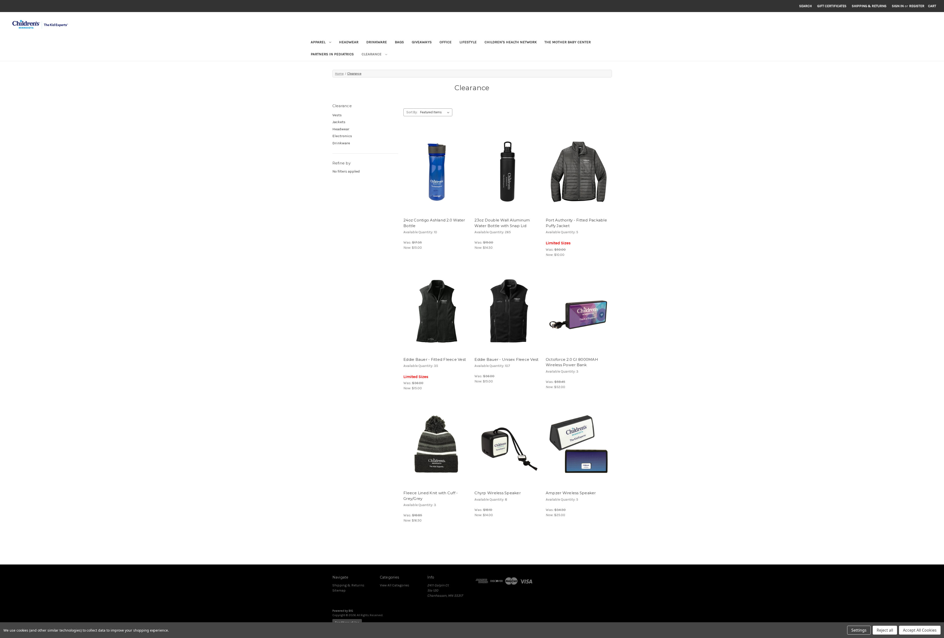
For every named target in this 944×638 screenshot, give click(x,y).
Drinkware (376, 42)
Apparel (318, 42)
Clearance (372, 54)
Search (805, 6)
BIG (351, 610)
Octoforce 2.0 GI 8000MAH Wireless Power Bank (572, 362)
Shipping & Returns (869, 6)
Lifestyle (468, 42)
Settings (859, 630)
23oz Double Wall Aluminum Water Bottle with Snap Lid (502, 223)
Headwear (348, 42)
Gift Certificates (831, 6)
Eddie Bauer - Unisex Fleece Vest (506, 359)
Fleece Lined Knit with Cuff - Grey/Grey (430, 496)
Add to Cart (436, 176)
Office (446, 42)
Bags (399, 42)
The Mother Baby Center (568, 42)
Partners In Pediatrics (332, 54)
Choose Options (579, 176)
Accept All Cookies (920, 630)
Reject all (885, 630)
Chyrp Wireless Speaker (497, 493)
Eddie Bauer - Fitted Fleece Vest (434, 359)
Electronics (342, 136)
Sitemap (339, 590)
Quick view (436, 167)
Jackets (338, 122)
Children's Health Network (511, 42)
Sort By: (411, 112)
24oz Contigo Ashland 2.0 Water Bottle (434, 223)
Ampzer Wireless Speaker (571, 493)
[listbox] (435, 112)
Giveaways (422, 42)
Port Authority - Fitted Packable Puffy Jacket (576, 223)
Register (916, 6)
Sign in (898, 6)
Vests (337, 115)
